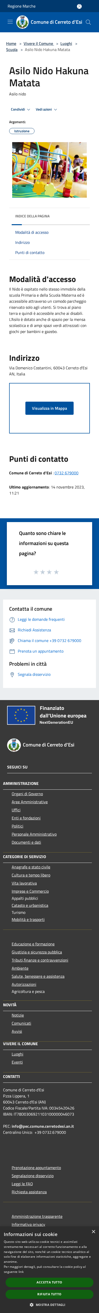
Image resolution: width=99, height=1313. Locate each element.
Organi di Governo (27, 794)
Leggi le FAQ (22, 1184)
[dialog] (49, 1269)
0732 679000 (66, 473)
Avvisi (17, 1031)
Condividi (18, 109)
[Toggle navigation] (10, 22)
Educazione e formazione (33, 944)
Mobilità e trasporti (28, 919)
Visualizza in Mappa (49, 408)
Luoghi (66, 43)
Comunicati (21, 1023)
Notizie (18, 1015)
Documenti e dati (26, 842)
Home (11, 43)
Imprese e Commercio (30, 891)
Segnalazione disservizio (33, 1176)
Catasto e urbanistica (30, 905)
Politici (17, 826)
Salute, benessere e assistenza (38, 976)
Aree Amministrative (30, 802)
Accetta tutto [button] (49, 1282)
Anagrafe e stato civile (31, 867)
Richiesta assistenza (29, 1192)
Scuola (12, 49)
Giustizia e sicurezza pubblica (37, 952)
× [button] (93, 1232)
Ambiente (20, 968)
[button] (49, 1304)
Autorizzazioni (24, 984)
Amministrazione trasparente (37, 1216)
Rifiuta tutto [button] (49, 1294)
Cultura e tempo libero (31, 875)
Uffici (16, 810)
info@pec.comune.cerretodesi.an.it (43, 1126)
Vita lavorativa (24, 883)
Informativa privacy (28, 1224)
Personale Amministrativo (34, 834)
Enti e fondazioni (26, 818)
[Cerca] (88, 22)
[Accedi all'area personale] (79, 6)
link (21, 1272)
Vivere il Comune (39, 43)
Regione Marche (22, 6)
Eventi (17, 1062)
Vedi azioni (44, 109)
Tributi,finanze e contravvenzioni (40, 960)
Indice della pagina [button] (32, 216)
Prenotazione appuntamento (36, 1168)
